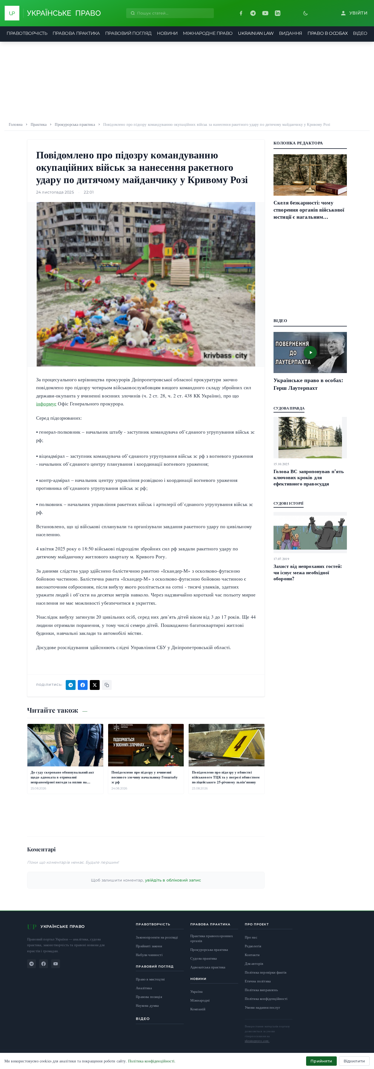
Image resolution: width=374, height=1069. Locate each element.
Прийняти (321, 1061)
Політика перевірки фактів (266, 972)
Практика (39, 124)
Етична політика (258, 981)
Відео (143, 1018)
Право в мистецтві (150, 979)
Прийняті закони (149, 946)
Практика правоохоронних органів (211, 938)
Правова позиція (149, 996)
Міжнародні (200, 1000)
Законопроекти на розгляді (157, 937)
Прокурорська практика (75, 124)
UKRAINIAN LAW (256, 33)
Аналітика (144, 988)
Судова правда (289, 408)
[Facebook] (241, 13)
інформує (46, 403)
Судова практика (203, 958)
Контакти (252, 954)
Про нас (251, 937)
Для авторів (254, 963)
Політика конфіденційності (266, 998)
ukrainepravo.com (257, 1041)
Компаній (197, 1009)
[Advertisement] (187, 80)
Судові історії (289, 503)
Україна (196, 991)
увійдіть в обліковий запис (173, 880)
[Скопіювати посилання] (107, 685)
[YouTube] (265, 13)
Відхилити (354, 1061)
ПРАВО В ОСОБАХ (327, 33)
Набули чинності (149, 955)
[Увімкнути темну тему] (305, 13)
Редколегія (253, 945)
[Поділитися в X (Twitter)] (95, 685)
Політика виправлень (261, 989)
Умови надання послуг (262, 1007)
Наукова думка (147, 1005)
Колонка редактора (298, 143)
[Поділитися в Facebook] (83, 685)
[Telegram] (253, 13)
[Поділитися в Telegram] (71, 685)
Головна (15, 124)
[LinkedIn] (277, 13)
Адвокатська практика (207, 967)
